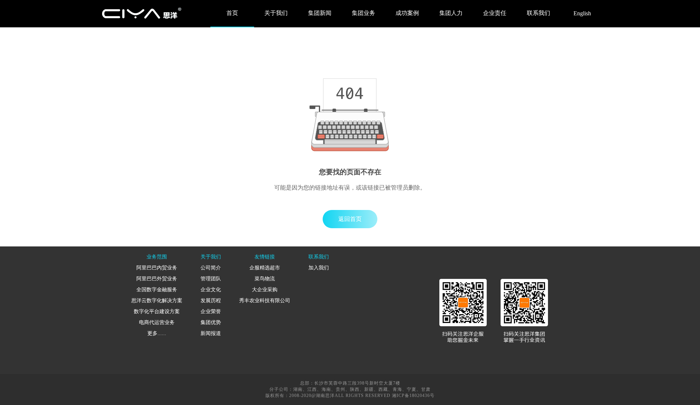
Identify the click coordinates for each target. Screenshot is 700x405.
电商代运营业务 (157, 322)
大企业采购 (264, 289)
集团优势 (211, 322)
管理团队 (211, 278)
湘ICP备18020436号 (413, 395)
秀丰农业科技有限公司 (264, 300)
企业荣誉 (211, 311)
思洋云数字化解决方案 (156, 300)
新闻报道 (211, 333)
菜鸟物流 (264, 278)
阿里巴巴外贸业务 (156, 278)
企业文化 (211, 289)
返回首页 (350, 219)
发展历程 (211, 300)
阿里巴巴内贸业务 (156, 267)
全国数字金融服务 (156, 289)
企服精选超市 (264, 267)
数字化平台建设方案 (157, 311)
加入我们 (318, 267)
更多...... (156, 333)
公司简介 (211, 267)
